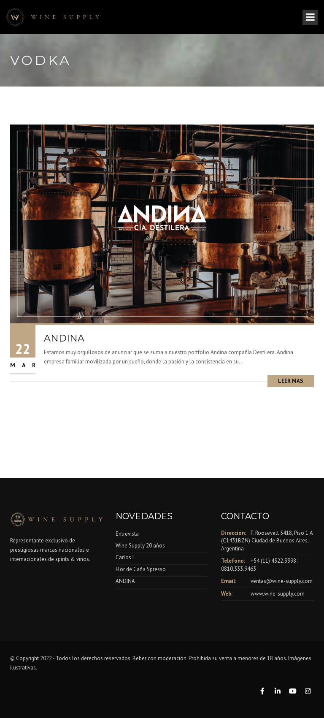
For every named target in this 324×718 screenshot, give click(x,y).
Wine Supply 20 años (140, 545)
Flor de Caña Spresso (141, 569)
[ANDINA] (162, 223)
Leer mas (290, 381)
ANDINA (64, 338)
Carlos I (125, 557)
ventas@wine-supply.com (282, 581)
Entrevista (127, 533)
